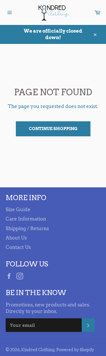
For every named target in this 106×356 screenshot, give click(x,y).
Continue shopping (53, 128)
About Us (16, 238)
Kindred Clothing (38, 349)
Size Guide (18, 209)
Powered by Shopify (75, 349)
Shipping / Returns (27, 228)
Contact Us (18, 247)
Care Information (26, 219)
